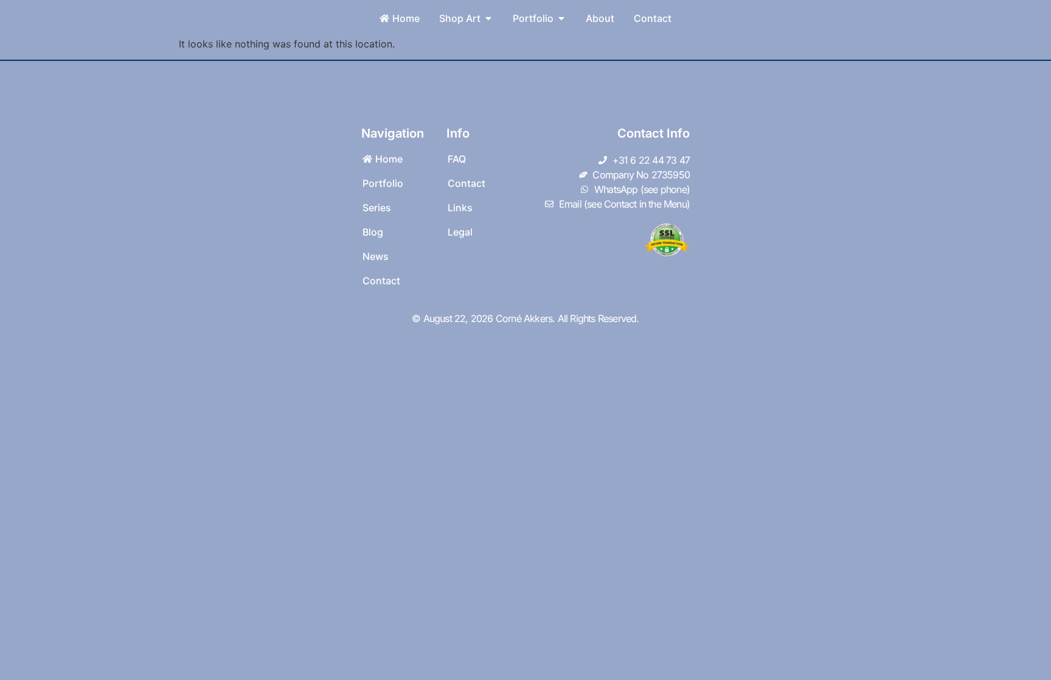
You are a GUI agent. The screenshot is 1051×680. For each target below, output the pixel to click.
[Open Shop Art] (488, 18)
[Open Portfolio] (561, 18)
